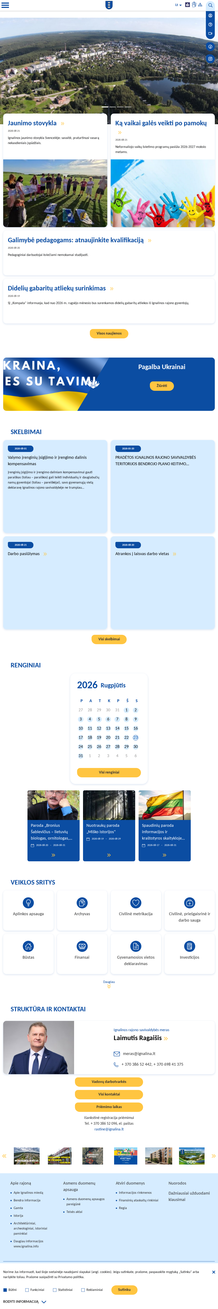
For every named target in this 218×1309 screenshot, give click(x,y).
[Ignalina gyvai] (27, 1156)
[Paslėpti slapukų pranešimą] (214, 1273)
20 (108, 738)
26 (99, 747)
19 (99, 738)
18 (90, 738)
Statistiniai (65, 1290)
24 (81, 747)
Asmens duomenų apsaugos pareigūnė (85, 1202)
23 (135, 738)
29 (126, 747)
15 (126, 728)
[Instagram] (210, 58)
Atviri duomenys (130, 1183)
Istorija (18, 1216)
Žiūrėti (162, 386)
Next (213, 1156)
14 (117, 728)
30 (135, 747)
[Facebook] (210, 46)
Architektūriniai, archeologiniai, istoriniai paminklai (30, 1228)
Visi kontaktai (109, 1095)
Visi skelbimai (109, 639)
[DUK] (210, 24)
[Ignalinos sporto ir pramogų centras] (60, 1156)
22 (126, 738)
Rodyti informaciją (21, 1302)
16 (135, 728)
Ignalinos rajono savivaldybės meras (141, 1030)
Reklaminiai (94, 1290)
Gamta (18, 1208)
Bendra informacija (27, 1200)
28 (117, 747)
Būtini (13, 1290)
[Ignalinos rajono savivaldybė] (109, 5)
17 (81, 738)
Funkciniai (37, 1290)
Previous (4, 1156)
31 (81, 756)
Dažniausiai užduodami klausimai (189, 1196)
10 (81, 728)
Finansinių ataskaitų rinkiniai (138, 1200)
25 (90, 747)
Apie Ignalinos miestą (28, 1193)
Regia (123, 1208)
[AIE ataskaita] (192, 1156)
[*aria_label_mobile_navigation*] (5, 5)
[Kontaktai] (210, 15)
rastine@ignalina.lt (109, 1129)
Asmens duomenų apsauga (79, 1186)
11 (90, 728)
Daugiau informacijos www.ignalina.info (28, 1244)
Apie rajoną (20, 1183)
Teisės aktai (74, 1212)
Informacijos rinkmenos (135, 1193)
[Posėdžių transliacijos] (210, 33)
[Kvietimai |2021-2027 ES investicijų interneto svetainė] (125, 1156)
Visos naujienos (109, 334)
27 (108, 747)
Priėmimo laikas (109, 1107)
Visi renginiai (109, 773)
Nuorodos (177, 1183)
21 (117, 738)
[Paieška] (210, 6)
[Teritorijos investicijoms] (92, 1156)
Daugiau (109, 982)
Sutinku (124, 1290)
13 (108, 728)
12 (99, 728)
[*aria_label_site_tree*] (200, 5)
